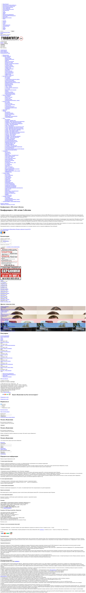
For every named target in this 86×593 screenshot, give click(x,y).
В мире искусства (8, 103)
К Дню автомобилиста (9, 147)
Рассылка (4, 404)
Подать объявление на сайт (8, 9)
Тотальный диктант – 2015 (10, 162)
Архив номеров (3, 50)
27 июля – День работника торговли (12, 133)
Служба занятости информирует (11, 87)
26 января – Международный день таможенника (14, 121)
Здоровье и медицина (7, 196)
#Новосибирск (13, 229)
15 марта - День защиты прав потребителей (13, 123)
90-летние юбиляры (4, 289)
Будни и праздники (9, 175)
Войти (4, 18)
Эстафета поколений (9, 68)
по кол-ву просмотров (4, 335)
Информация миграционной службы (12, 82)
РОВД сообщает (8, 85)
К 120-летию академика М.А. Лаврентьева (13, 146)
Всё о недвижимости (9, 71)
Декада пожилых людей (10, 156)
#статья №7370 (28, 229)
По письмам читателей (9, 114)
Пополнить (2, 442)
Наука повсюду (3, 295)
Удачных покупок (8, 70)
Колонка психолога (9, 200)
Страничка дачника (9, 65)
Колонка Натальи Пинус (10, 92)
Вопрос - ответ (8, 115)
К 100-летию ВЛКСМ (9, 144)
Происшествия (6, 55)
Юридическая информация (8, 14)
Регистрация (2, 448)
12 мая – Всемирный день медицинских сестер (14, 126)
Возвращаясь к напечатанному (11, 116)
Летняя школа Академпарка (10, 186)
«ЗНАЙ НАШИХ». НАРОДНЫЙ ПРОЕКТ (11, 201)
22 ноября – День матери (10, 138)
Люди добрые (8, 176)
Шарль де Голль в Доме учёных (6, 367)
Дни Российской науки (9, 183)
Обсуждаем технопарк (9, 160)
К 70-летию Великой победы (11, 140)
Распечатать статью (4, 230)
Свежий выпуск (3, 49)
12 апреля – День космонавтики (11, 124)
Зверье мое (7, 154)
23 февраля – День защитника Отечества (13, 122)
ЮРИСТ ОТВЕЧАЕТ (9, 75)
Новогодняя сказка (9, 159)
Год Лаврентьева (8, 164)
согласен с (10, 246)
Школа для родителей (9, 61)
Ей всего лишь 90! (4, 354)
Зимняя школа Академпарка (10, 185)
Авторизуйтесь (6, 241)
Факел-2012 (7, 165)
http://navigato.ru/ (53, 569)
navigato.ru (42, 529)
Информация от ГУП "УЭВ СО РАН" (12, 170)
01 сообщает (7, 78)
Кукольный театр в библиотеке (6, 364)
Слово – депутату (8, 86)
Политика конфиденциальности (9, 15)
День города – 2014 (9, 157)
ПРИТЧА (7, 60)
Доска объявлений (6, 8)
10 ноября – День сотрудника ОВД (12, 137)
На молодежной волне (9, 59)
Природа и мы (8, 74)
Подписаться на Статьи (7, 6)
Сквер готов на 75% (4, 291)
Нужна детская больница (5, 351)
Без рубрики (7, 57)
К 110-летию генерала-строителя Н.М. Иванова (14, 148)
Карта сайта (5, 16)
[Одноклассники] (3, 232)
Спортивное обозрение (9, 106)
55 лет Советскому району (10, 158)
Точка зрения (7, 178)
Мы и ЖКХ (7, 69)
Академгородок (6, 10)
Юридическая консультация (10, 89)
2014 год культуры (9, 166)
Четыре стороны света (9, 66)
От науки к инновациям (10, 184)
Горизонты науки (8, 99)
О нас (4, 11)
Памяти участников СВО (5, 301)
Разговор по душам (9, 62)
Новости (14, 5)
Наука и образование (7, 95)
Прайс (4, 13)
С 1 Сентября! (3, 282)
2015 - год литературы (9, 167)
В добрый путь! (3, 286)
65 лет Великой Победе (9, 139)
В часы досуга (8, 105)
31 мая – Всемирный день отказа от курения (14, 127)
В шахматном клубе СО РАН (11, 107)
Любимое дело (8, 67)
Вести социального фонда (10, 81)
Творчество (7, 108)
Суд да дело (7, 88)
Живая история (8, 58)
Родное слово (8, 98)
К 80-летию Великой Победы (11, 149)
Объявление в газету (4, 397)
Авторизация (3, 453)
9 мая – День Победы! (9, 125)
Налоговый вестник (9, 84)
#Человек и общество (20, 229)
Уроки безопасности (9, 72)
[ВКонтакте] (1, 232)
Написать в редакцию (7, 17)
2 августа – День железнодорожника (7, 345)
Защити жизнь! (8, 180)
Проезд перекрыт (3, 297)
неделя (1, 338)
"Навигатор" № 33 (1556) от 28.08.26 (7, 309)
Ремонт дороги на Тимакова (6, 348)
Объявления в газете (6, 407)
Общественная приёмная (10, 94)
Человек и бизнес (8, 64)
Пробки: (2, 43)
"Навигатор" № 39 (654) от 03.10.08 (7, 204)
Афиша (4, 12)
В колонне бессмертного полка (11, 141)
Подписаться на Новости (8, 5)
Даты (4, 118)
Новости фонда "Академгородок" (12, 155)
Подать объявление (7, 7)
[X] (4, 232)
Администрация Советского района (12, 79)
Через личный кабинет (5, 411)
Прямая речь (7, 179)
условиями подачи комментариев (12, 246)
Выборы (6, 90)
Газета (12, 7)
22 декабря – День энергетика (11, 145)
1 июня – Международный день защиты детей (14, 128)
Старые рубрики (6, 173)
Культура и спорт (6, 101)
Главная (7, 4)
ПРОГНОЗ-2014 (8, 171)
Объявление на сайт (4, 399)
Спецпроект (5, 150)
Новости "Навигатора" (9, 191)
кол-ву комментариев (4, 336)
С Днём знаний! (3, 284)
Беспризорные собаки (4, 293)
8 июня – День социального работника (13, 129)
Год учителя (7, 163)
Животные (5, 109)
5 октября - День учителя (10, 135)
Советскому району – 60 (10, 143)
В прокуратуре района (9, 80)
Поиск (4, 4)
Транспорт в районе (9, 91)
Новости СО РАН (8, 97)
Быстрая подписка (4, 409)
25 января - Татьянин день (10, 120)
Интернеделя (7, 161)
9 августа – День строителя (10, 134)
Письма (4, 110)
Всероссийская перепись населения (12, 168)
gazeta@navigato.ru (7, 392)
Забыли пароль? (3, 449)
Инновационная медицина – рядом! (12, 100)
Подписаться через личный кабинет (7, 417)
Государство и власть (7, 76)
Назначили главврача (4, 342)
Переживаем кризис (9, 182)
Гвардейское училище (4, 299)
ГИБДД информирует (9, 169)
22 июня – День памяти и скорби (11, 130)
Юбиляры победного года (10, 142)
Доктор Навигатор (9, 117)
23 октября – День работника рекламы (12, 136)
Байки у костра (8, 188)
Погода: (2, 42)
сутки (1, 337)
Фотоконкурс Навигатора (10, 193)
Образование (7, 181)
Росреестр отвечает (9, 83)
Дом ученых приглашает (10, 104)
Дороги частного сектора (5, 361)
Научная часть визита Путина (6, 357)
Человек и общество (7, 56)
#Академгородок (6, 229)
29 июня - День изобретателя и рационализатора (15, 131)
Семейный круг (8, 177)
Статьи (13, 6)
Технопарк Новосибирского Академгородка (14, 187)
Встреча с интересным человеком (12, 63)
